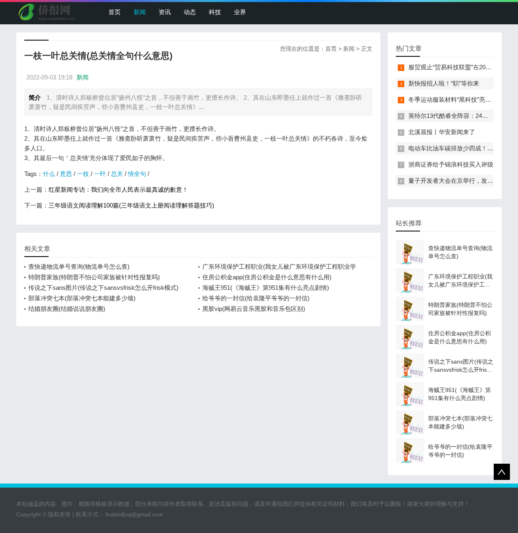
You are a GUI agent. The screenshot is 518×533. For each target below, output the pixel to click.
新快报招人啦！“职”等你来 (443, 83)
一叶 (100, 173)
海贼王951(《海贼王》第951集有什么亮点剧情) (265, 287)
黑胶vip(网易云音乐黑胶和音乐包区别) (253, 308)
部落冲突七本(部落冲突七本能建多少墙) (82, 298)
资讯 (165, 12)
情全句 (137, 173)
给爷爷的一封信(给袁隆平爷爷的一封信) (256, 298)
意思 (66, 173)
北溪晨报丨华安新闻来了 (441, 131)
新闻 (140, 12)
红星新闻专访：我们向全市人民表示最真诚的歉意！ (118, 189)
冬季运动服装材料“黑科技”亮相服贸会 (459, 99)
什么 (49, 173)
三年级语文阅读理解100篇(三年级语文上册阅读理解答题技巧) (131, 205)
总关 (117, 173)
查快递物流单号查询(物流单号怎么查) (79, 266)
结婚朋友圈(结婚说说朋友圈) (66, 308)
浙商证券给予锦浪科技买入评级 (450, 164)
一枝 (83, 173)
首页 (114, 12)
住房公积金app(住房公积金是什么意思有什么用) (266, 277)
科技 (215, 12)
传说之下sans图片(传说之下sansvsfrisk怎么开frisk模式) (103, 287)
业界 (240, 12)
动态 (190, 12)
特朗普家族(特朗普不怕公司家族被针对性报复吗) (94, 277)
